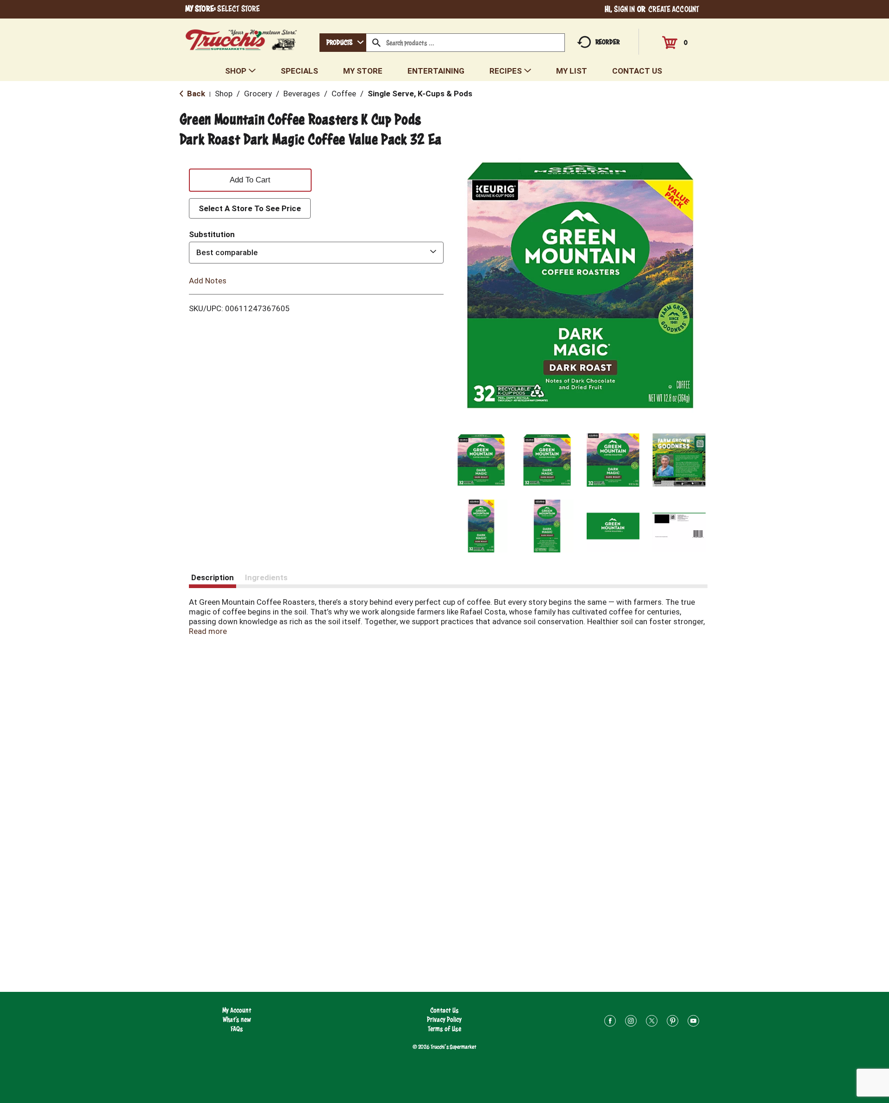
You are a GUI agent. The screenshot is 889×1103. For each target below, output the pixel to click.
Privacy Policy (444, 1019)
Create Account (673, 9)
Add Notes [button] (207, 280)
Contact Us (444, 1010)
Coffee (344, 93)
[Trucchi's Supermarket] (241, 37)
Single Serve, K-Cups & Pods (420, 93)
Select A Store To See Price (250, 208)
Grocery (258, 93)
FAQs (237, 1029)
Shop (223, 93)
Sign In (624, 9)
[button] (481, 460)
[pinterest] (672, 1022)
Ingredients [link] (266, 577)
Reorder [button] (607, 42)
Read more (208, 631)
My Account (236, 1010)
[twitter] (651, 1022)
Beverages (301, 93)
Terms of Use (444, 1029)
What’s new (237, 1019)
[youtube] (693, 1022)
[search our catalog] (376, 42)
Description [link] (212, 577)
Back (195, 93)
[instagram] (631, 1022)
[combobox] (342, 42)
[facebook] (610, 1022)
